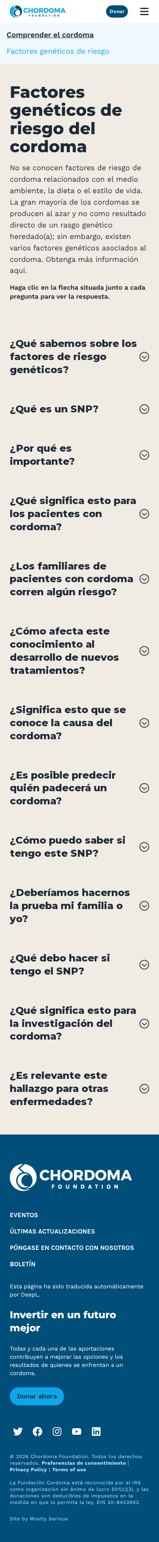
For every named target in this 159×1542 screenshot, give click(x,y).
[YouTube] (76, 1431)
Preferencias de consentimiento (85, 1463)
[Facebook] (37, 1431)
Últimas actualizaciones (52, 1232)
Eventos (24, 1215)
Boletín (22, 1264)
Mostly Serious (49, 1519)
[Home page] (38, 11)
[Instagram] (57, 1431)
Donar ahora (37, 1396)
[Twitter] (18, 1431)
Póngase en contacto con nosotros (72, 1248)
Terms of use (69, 1469)
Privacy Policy (28, 1469)
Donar (117, 11)
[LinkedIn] (96, 1431)
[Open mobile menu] (144, 11)
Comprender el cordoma (50, 35)
